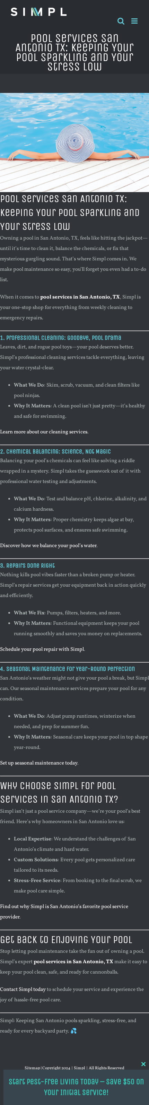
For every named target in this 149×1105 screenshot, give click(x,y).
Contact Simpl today (23, 989)
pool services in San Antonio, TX (80, 297)
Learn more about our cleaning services (43, 432)
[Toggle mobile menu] (135, 21)
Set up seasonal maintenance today (38, 763)
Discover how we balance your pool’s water (48, 546)
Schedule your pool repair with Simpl (42, 649)
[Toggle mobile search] (120, 21)
